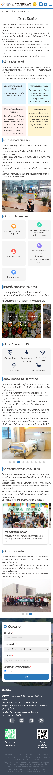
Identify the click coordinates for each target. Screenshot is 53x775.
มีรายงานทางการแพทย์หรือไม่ (17, 667)
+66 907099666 (34, 695)
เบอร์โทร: (8, 655)
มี (7, 670)
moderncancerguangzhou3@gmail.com (19, 702)
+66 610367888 (18, 695)
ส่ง (26, 677)
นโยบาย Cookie (33, 759)
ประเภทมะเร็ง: (10, 644)
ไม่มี (14, 670)
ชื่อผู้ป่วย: (8, 633)
